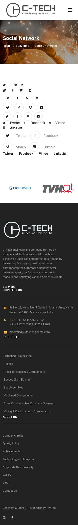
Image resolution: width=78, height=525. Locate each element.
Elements (22, 46)
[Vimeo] (16, 85)
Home (6, 46)
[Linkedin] (22, 85)
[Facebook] (10, 85)
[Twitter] (4, 85)
